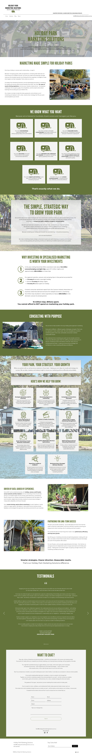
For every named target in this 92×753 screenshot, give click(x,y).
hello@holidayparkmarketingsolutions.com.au (46, 728)
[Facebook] (47, 733)
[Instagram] (45, 733)
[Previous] (4, 613)
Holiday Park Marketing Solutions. (23, 742)
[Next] (88, 613)
